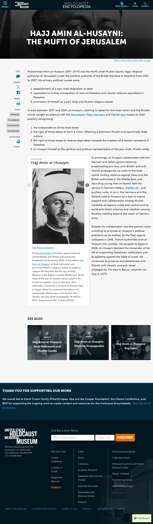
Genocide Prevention (88, 486)
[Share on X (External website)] (18, 87)
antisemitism (13, 125)
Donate (56, 487)
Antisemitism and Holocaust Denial (86, 494)
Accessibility (105, 509)
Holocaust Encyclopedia (123, 451)
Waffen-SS (132, 188)
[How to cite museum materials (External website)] (18, 76)
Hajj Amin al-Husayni (50, 162)
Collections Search (121, 457)
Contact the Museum (44, 509)
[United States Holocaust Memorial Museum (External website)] (22, 5)
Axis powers (78, 114)
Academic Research (87, 470)
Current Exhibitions (56, 459)
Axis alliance (13, 120)
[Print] (18, 103)
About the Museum (15, 509)
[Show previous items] (29, 185)
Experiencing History (122, 480)
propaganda (13, 131)
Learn (81, 451)
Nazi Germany (96, 114)
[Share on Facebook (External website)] (18, 93)
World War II (46, 253)
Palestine (15, 114)
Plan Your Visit (58, 451)
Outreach (82, 502)
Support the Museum (56, 479)
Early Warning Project (122, 486)
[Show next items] (87, 185)
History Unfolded (120, 473)
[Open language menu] (18, 142)
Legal (121, 509)
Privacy (87, 509)
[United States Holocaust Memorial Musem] (21, 436)
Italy (123, 114)
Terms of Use (69, 509)
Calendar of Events (56, 469)
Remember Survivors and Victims (90, 478)
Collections (83, 464)
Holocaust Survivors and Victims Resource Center (127, 466)
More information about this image (132, 60)
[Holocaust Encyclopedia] (76, 5)
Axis (65, 271)
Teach (81, 457)
